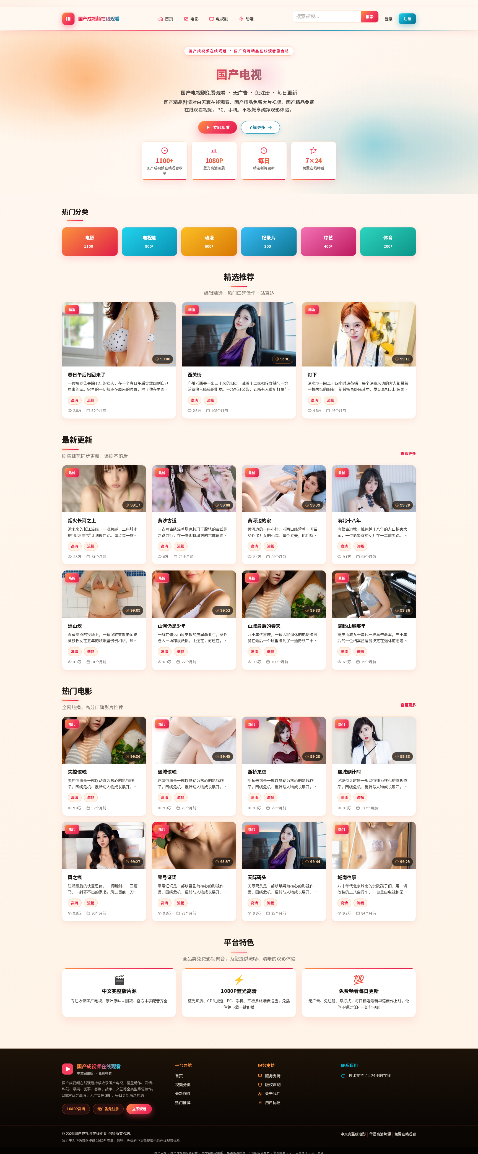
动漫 (249, 19)
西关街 (195, 374)
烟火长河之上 (82, 520)
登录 (389, 18)
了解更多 (256, 127)
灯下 (312, 374)
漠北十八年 (349, 520)
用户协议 (272, 1102)
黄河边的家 (259, 520)
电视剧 (222, 19)
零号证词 (167, 877)
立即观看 (221, 127)
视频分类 (183, 1084)
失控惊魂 (77, 771)
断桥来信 (257, 771)
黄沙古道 (167, 520)
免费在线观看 (405, 1134)
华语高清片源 (380, 1134)
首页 (169, 19)
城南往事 (346, 877)
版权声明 (272, 1084)
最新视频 (183, 1093)
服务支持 (272, 1075)
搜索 (370, 16)
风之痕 (75, 877)
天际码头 (257, 877)
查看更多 (408, 453)
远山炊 (75, 625)
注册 (407, 18)
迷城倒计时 (349, 771)
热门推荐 (183, 1102)
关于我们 (272, 1093)
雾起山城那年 (351, 625)
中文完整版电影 (353, 1134)
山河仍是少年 (172, 625)
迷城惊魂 (167, 771)
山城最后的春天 (264, 625)
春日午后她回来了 (86, 374)
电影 (194, 19)
